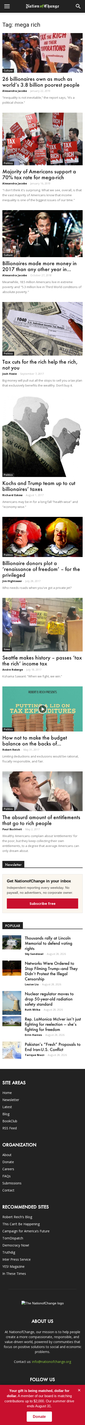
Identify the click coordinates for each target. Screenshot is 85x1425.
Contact (8, 1190)
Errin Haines (33, 1035)
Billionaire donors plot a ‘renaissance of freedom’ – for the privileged (41, 569)
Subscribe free (42, 903)
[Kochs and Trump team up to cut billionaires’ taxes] (42, 436)
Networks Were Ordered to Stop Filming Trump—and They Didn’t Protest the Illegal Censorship (51, 971)
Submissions (11, 1183)
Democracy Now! (15, 1245)
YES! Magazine (13, 1266)
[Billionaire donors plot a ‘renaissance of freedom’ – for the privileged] (42, 537)
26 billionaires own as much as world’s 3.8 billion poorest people (41, 82)
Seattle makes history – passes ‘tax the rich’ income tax (42, 660)
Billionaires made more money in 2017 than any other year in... (39, 266)
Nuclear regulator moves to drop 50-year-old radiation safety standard (49, 999)
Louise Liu (32, 984)
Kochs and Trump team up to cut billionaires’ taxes (38, 486)
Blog (5, 1114)
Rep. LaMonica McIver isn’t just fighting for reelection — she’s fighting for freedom (53, 1024)
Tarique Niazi (34, 1055)
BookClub (9, 1121)
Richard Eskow (12, 495)
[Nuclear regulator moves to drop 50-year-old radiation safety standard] (11, 1003)
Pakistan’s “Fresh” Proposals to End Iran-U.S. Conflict (53, 1047)
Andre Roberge (12, 669)
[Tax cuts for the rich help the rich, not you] (42, 329)
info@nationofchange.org (51, 1361)
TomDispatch (12, 1238)
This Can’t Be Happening (21, 1224)
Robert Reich (11, 749)
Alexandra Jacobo (14, 91)
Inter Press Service (16, 1259)
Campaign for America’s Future (26, 1231)
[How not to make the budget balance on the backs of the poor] (42, 709)
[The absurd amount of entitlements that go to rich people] (42, 791)
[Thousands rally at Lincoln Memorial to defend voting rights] (11, 942)
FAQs (6, 1176)
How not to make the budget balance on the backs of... (34, 740)
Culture (8, 70)
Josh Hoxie (9, 373)
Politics (8, 163)
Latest (7, 1107)
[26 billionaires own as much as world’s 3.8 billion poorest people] (42, 53)
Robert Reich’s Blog (17, 1217)
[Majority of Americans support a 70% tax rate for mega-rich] (42, 139)
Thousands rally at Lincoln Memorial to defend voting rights (48, 943)
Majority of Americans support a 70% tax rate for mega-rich (39, 174)
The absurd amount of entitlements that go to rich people (41, 820)
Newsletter (10, 1099)
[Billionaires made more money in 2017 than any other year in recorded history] (42, 233)
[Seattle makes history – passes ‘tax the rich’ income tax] (42, 624)
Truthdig (8, 1252)
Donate (8, 1162)
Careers (8, 1169)
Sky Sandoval (34, 954)
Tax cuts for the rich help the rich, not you (39, 364)
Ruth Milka (32, 1009)
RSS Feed (9, 1128)
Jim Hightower (12, 581)
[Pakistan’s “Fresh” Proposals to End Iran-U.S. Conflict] (11, 1050)
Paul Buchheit (12, 829)
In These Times (14, 1273)
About (7, 1155)
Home (7, 1092)
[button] (78, 6)
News (7, 649)
